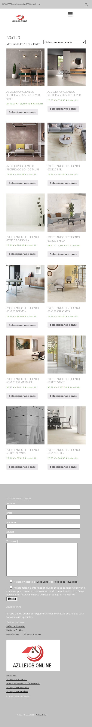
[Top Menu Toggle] (70, 14)
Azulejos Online (41, 715)
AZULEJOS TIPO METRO (16, 679)
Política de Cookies (14, 630)
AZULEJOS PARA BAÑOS (17, 691)
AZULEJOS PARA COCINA (17, 687)
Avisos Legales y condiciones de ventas (23, 634)
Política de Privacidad (65, 581)
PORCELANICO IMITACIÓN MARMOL (23, 683)
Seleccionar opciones (22, 112)
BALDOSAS (11, 675)
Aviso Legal (42, 581)
